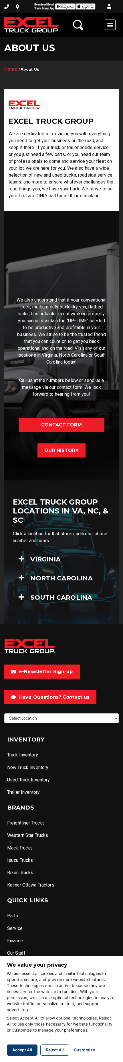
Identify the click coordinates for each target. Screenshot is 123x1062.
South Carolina (61, 597)
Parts (12, 915)
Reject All (55, 1049)
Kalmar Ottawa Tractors (30, 885)
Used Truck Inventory (28, 780)
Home (10, 69)
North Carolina (61, 578)
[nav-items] (6, 6)
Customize (84, 1049)
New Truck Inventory (27, 767)
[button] (109, 6)
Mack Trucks (20, 848)
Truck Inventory (22, 755)
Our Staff (16, 953)
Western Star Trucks (27, 835)
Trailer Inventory (23, 792)
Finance (15, 940)
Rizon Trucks (20, 872)
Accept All (22, 1049)
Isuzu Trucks (20, 860)
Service (15, 928)
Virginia (45, 559)
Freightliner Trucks (26, 823)
